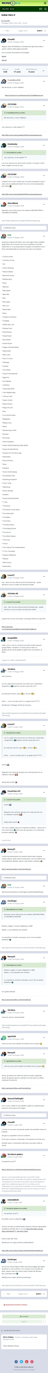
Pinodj (16, 1346)
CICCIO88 (12, 104)
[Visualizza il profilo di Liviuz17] (4, 576)
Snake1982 (12, 638)
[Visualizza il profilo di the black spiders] (4, 1155)
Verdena (11, 669)
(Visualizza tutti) (8, 1339)
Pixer (5, 1346)
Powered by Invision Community (24, 1370)
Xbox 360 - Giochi (21, 23)
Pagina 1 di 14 (23, 31)
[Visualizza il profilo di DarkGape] (4, 902)
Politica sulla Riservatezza (24, 1367)
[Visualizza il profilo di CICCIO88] (4, 105)
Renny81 (11, 849)
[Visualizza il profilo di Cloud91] (4, 40)
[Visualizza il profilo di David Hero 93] (4, 792)
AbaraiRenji (13, 203)
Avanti (39, 31)
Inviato (16, 42)
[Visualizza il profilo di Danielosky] (4, 145)
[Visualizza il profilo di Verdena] (4, 670)
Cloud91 (7, 21)
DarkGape (12, 901)
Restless (10, 1346)
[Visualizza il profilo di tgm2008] (4, 1038)
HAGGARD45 (13, 1200)
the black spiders (15, 1154)
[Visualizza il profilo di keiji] (4, 236)
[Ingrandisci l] (10, 186)
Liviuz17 (11, 575)
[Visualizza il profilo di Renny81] (4, 850)
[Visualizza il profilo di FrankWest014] (4, 81)
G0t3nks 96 (13, 593)
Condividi (24, 1316)
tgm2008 (12, 1036)
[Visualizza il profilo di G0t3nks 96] (4, 595)
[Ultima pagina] (45, 31)
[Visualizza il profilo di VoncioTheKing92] (4, 1100)
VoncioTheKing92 (15, 1098)
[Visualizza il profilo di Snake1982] (4, 639)
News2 (4, 60)
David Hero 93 (14, 791)
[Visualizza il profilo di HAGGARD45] (4, 1201)
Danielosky (12, 144)
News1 (4, 56)
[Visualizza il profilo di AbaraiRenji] (4, 204)
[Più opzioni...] (44, 40)
